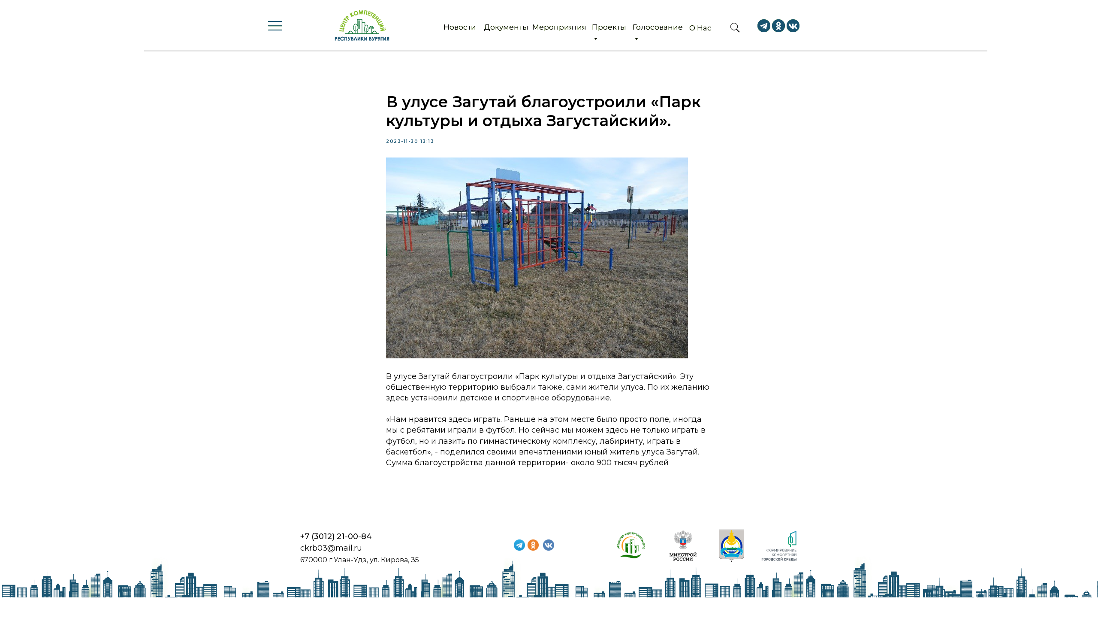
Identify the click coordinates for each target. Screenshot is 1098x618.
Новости (459, 27)
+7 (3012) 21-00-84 (336, 536)
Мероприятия (559, 27)
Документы (506, 27)
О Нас (700, 28)
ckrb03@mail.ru (331, 548)
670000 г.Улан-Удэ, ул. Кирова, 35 (359, 560)
